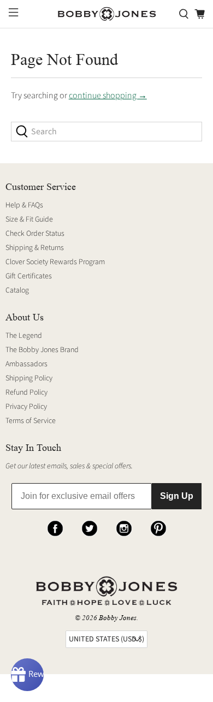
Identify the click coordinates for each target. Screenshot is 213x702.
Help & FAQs (24, 205)
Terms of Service (30, 420)
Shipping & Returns (34, 247)
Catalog (17, 290)
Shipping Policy (28, 378)
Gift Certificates (28, 276)
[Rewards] (27, 674)
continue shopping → (108, 96)
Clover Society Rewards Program (55, 262)
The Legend (23, 335)
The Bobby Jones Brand (42, 349)
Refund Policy (26, 392)
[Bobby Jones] (107, 14)
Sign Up (176, 496)
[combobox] (107, 131)
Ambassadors (26, 364)
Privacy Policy (26, 406)
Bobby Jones (118, 618)
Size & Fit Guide (29, 219)
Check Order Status (34, 233)
